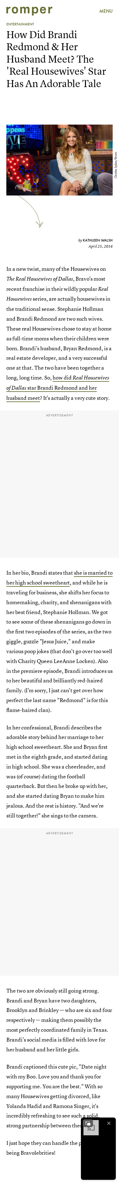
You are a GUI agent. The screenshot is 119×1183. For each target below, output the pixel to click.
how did (63, 377)
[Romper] (29, 11)
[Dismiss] (109, 1123)
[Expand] (88, 1123)
